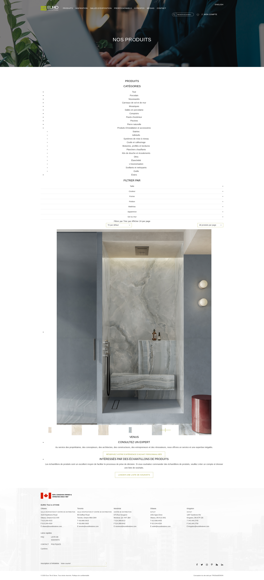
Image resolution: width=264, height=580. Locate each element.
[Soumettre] (106, 563)
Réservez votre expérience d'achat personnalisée (134, 454)
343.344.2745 (193, 521)
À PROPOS (139, 8)
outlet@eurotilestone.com (161, 526)
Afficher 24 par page (141, 221)
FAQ (42, 537)
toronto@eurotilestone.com (88, 526)
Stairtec (136, 131)
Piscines (134, 121)
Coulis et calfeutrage (136, 142)
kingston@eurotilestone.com (198, 526)
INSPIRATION (81, 8)
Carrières (44, 549)
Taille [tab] (132, 186)
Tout (134, 92)
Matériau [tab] (132, 207)
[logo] (49, 8)
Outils (136, 171)
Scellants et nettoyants (136, 167)
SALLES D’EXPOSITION (101, 8)
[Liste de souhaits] (198, 15)
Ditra (136, 157)
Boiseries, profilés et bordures (136, 146)
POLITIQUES (56, 544)
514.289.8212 (120, 521)
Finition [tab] (132, 202)
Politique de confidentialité (80, 575)
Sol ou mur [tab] (132, 217)
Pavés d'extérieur (134, 117)
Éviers (134, 175)
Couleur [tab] (132, 191)
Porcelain (134, 95)
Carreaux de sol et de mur (134, 103)
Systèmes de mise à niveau (136, 139)
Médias (150, 8)
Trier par (127, 221)
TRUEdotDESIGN (217, 575)
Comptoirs (134, 113)
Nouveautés (134, 99)
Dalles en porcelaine (134, 110)
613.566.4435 (157, 521)
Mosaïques (134, 106)
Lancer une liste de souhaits (134, 475)
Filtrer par (118, 221)
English (219, 5)
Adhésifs (136, 135)
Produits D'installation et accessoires (134, 128)
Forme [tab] (132, 196)
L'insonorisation (136, 164)
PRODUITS (68, 8)
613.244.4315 (47, 521)
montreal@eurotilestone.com (125, 526)
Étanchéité (136, 160)
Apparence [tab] (132, 212)
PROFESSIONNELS (123, 8)
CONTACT (161, 8)
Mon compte (210, 14)
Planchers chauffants (136, 149)
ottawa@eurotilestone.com (52, 526)
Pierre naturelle (134, 124)
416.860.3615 (84, 521)
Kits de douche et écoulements (136, 153)
